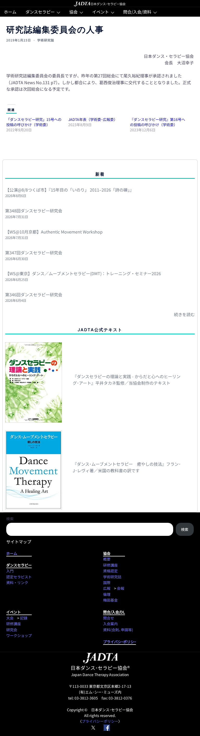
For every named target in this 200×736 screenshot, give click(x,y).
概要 (106, 559)
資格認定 (110, 570)
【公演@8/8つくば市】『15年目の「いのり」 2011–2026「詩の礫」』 (69, 190)
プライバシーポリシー (100, 721)
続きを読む (184, 314)
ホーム (10, 12)
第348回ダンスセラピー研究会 (33, 210)
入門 (10, 570)
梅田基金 (110, 600)
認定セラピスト (19, 576)
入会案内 (110, 623)
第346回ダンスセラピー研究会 (33, 294)
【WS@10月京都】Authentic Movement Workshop (54, 232)
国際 (106, 582)
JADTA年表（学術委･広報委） (92, 119)
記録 (23, 618)
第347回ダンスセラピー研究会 (33, 252)
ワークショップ (19, 635)
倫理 (106, 594)
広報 (106, 588)
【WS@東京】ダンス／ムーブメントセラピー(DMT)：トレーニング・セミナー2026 (83, 273)
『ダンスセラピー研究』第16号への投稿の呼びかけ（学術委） (157, 122)
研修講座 (110, 565)
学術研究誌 (45, 40)
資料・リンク (17, 582)
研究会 (11, 629)
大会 (10, 618)
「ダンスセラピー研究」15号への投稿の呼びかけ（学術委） (33, 122)
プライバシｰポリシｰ (119, 641)
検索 (10, 518)
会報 (120, 588)
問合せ (108, 618)
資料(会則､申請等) (118, 629)
